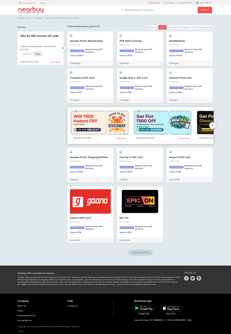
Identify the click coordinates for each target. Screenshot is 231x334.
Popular (162, 27)
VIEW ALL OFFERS (140, 252)
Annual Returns (24, 320)
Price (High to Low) (187, 27)
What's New (172, 27)
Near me (153, 27)
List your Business (185, 2)
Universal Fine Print (26, 315)
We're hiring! (154, 2)
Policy (20, 310)
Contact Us (72, 305)
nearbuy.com (24, 18)
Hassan (38, 18)
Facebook (186, 278)
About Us (21, 305)
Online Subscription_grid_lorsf (62, 18)
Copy (37, 53)
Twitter (192, 278)
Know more (55, 62)
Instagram (199, 278)
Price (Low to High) (205, 27)
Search (205, 9)
